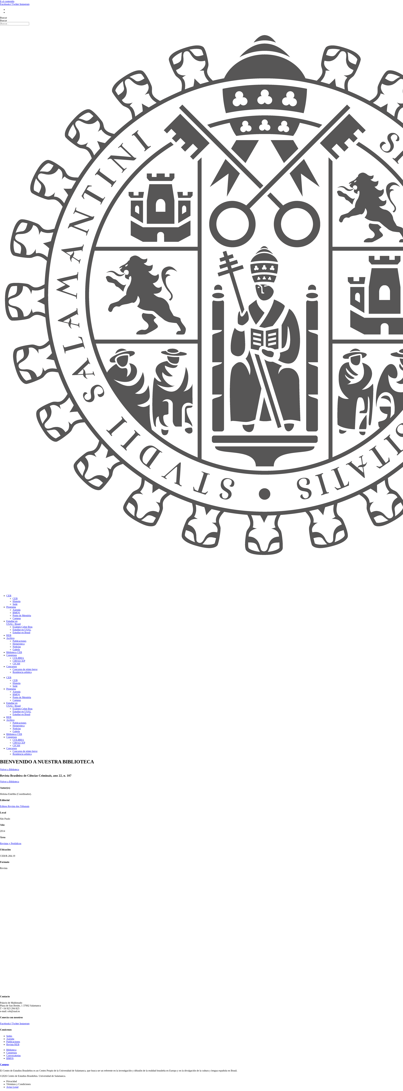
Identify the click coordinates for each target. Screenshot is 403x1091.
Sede (15, 604)
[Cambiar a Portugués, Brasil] (7, 9)
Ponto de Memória (22, 615)
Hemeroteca (19, 643)
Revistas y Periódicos (10, 843)
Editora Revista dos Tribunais (14, 806)
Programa (11, 607)
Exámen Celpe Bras (22, 626)
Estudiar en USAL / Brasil (13, 622)
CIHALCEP (19, 660)
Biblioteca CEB (14, 652)
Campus (17, 618)
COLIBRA (18, 658)
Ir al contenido (7, 1)
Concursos (11, 666)
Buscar (3, 17)
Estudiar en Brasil (21, 632)
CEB (8, 595)
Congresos (11, 655)
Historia (16, 601)
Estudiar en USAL (22, 629)
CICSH (16, 663)
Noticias (17, 646)
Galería (16, 649)
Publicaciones (19, 641)
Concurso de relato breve (25, 669)
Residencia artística (22, 672)
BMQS (16, 612)
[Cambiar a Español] (7, 12)
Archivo (10, 638)
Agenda (16, 609)
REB (8, 635)
